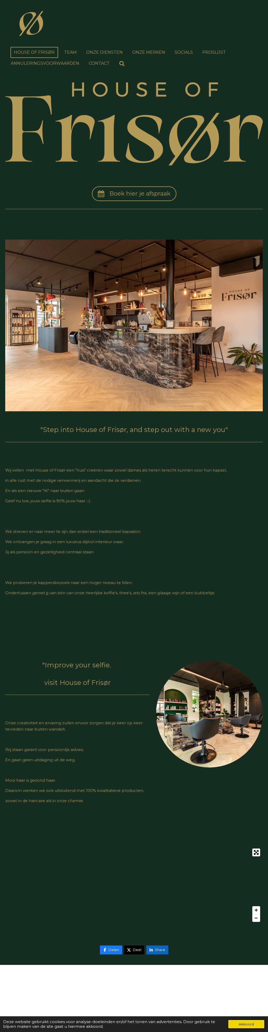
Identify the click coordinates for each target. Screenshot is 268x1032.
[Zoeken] (122, 63)
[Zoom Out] (256, 918)
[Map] (134, 885)
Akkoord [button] (246, 1024)
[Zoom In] (256, 910)
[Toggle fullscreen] (256, 852)
